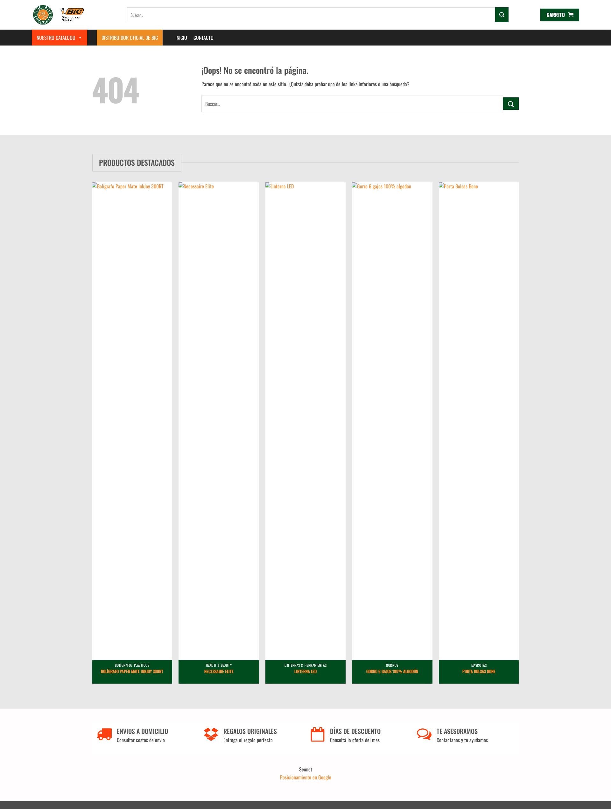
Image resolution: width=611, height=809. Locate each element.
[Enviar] (502, 14)
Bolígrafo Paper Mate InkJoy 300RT (132, 671)
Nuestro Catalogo (56, 37)
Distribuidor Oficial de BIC (130, 37)
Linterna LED (305, 671)
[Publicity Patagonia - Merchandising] (59, 14)
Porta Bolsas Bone (478, 671)
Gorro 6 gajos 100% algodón (392, 671)
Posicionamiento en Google (305, 777)
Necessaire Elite (219, 671)
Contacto (203, 37)
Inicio (181, 37)
